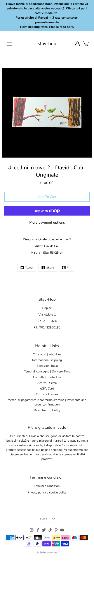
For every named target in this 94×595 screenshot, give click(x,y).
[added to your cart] (86, 43)
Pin (69, 267)
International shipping (47, 360)
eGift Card (47, 388)
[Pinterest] (56, 530)
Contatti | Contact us (47, 377)
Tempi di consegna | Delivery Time (47, 371)
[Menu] (9, 44)
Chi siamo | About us (47, 354)
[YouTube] (62, 530)
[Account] (77, 43)
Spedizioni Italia (47, 366)
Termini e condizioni (47, 486)
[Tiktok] (50, 530)
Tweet (29, 267)
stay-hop (47, 43)
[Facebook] (38, 530)
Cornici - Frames (47, 394)
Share (50, 267)
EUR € (43, 518)
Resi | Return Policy (47, 410)
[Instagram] (32, 530)
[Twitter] (44, 530)
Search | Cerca (47, 383)
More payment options (47, 222)
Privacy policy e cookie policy (47, 492)
